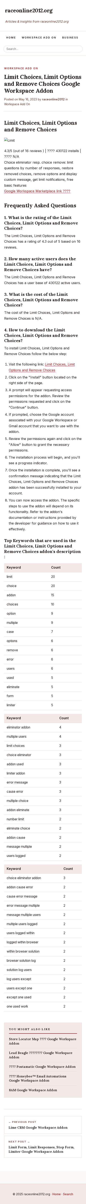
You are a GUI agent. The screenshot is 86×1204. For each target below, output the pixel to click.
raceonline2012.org (29, 10)
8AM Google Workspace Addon (33, 1090)
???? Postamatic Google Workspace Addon (42, 1067)
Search (68, 1194)
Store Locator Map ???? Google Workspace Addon (42, 1041)
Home (11, 37)
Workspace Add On (39, 37)
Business (70, 37)
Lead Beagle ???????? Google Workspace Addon (40, 1055)
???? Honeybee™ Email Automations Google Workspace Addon (37, 1078)
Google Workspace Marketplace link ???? (37, 191)
